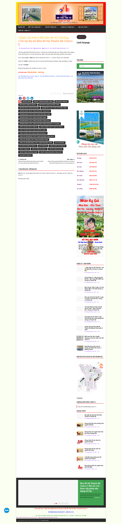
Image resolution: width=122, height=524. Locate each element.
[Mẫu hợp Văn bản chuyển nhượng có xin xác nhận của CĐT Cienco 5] (80, 339)
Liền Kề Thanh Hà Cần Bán (59, 48)
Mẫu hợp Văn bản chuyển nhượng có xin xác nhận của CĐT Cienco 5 (94, 338)
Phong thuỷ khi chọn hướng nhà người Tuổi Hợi (94, 424)
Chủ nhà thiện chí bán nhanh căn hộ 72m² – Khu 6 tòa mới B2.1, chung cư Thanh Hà (93, 308)
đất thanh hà (43, 146)
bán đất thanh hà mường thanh (43, 101)
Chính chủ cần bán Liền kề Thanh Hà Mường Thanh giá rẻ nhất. (94, 328)
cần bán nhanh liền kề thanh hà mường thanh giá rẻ (35, 111)
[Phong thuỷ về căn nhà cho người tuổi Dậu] (80, 443)
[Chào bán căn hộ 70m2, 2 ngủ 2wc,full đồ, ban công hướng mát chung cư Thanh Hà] (80, 320)
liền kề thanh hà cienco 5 (39, 149)
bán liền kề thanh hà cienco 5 (28, 104)
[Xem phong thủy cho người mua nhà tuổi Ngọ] (80, 469)
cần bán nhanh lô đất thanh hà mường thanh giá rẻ (35, 120)
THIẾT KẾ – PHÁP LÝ (23, 30)
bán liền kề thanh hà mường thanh (49, 104)
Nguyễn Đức (38, 48)
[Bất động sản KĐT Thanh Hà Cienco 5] (61, 24)
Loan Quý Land (44, 520)
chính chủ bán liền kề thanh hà (28, 127)
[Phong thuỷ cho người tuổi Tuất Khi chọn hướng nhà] (80, 435)
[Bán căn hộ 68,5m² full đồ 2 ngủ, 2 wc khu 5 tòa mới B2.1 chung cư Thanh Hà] (80, 300)
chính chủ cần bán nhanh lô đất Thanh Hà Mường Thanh (36, 142)
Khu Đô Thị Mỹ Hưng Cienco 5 (87, 406)
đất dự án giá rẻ (59, 142)
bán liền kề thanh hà (61, 101)
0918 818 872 (61, 512)
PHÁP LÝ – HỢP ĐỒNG (84, 263)
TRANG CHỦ (21, 27)
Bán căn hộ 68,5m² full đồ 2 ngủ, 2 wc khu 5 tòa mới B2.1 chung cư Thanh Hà (94, 298)
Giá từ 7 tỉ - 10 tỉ (48, 48)
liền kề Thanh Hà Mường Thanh (28, 152)
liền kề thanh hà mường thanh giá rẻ (50, 152)
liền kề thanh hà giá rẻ (55, 149)
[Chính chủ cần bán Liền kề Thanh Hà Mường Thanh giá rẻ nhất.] (80, 330)
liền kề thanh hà (24, 149)
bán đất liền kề (27, 101)
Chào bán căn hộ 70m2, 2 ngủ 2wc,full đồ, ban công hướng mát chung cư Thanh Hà (94, 318)
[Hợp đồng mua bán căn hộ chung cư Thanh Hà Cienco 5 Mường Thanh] (80, 349)
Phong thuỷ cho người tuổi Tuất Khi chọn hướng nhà (94, 432)
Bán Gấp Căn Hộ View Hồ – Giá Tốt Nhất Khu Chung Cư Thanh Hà (94, 269)
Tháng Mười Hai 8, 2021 (27, 48)
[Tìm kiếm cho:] (90, 66)
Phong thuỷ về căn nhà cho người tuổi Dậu (92, 440)
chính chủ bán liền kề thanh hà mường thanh (33, 130)
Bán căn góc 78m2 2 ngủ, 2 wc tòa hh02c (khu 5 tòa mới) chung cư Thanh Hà (94, 288)
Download (79, 398)
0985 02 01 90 (70, 512)
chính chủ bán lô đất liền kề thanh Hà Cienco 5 (33, 133)
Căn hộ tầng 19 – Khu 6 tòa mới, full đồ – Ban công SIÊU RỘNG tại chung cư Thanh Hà (94, 279)
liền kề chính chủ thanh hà (57, 146)
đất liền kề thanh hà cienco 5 (28, 146)
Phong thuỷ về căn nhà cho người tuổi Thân (92, 449)
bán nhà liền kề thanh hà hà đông (29, 108)
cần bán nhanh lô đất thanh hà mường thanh (33, 117)
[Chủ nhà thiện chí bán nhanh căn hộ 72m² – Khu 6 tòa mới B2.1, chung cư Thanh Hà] (80, 310)
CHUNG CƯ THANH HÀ (67, 27)
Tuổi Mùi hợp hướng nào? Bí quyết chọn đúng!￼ (93, 457)
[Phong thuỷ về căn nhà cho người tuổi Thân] (80, 452)
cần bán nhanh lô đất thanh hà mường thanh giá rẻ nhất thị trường (40, 123)
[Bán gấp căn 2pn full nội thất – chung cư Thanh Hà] (80, 418)
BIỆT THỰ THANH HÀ (34, 27)
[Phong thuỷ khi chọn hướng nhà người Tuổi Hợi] (80, 426)
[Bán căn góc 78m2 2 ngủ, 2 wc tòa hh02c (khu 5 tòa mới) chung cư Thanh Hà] (80, 290)
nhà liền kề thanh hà (25, 155)
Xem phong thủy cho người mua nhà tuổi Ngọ (94, 466)
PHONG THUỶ (81, 411)
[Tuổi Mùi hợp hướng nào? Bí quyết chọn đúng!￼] (80, 460)
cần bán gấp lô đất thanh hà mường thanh (54, 108)
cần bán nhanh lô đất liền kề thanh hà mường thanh (35, 114)
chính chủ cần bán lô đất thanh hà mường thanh (34, 139)
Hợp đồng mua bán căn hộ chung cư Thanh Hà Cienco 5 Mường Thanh (93, 347)
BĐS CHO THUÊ (82, 27)
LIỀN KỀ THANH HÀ (50, 27)
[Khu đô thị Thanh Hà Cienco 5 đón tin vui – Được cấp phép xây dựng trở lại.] (61, 492)
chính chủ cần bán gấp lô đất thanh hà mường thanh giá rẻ (37, 136)
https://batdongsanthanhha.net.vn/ (48, 517)
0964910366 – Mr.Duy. (35, 72)
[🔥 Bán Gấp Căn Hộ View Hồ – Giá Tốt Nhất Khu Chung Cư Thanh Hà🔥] (80, 271)
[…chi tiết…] (97, 497)
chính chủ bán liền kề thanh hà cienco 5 (51, 127)
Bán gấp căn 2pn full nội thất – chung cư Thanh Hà (93, 415)
